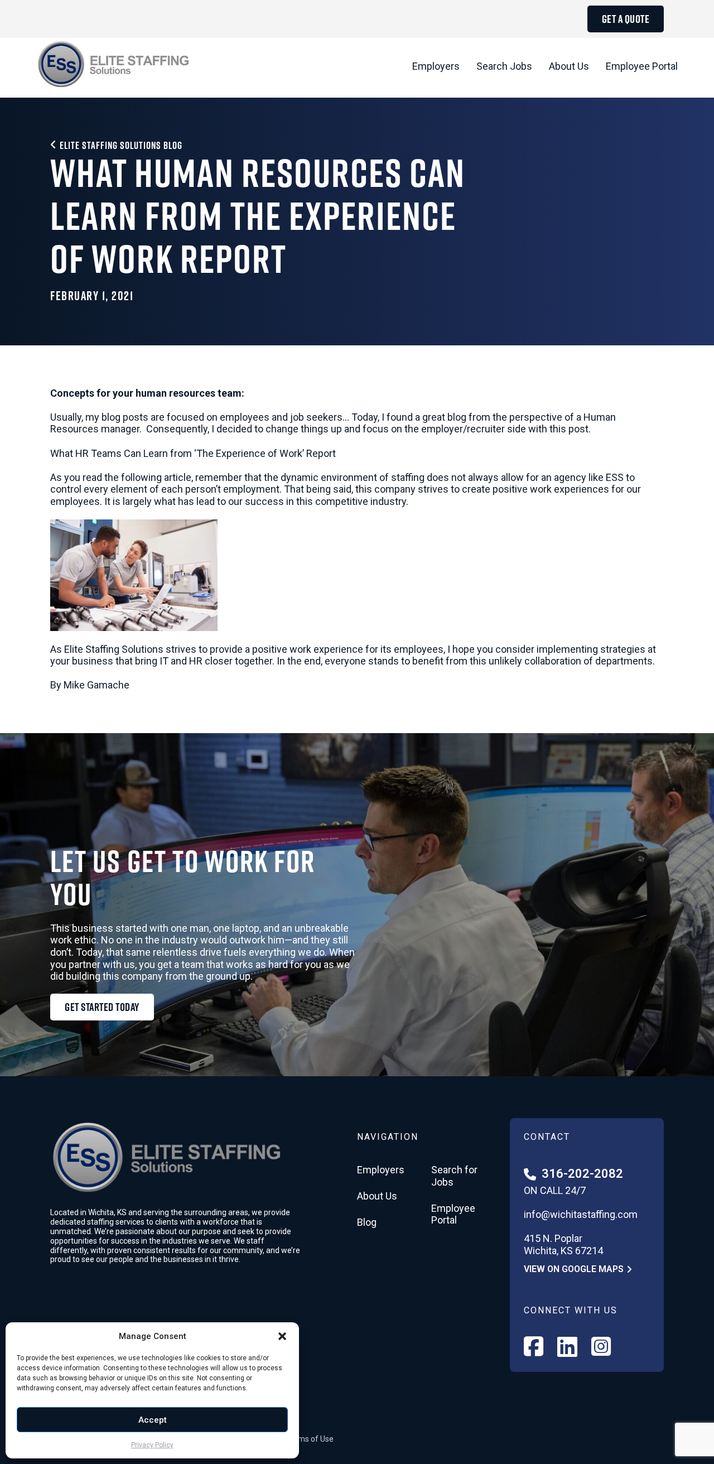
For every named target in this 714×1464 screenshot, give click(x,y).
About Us (569, 66)
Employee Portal (642, 66)
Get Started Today (102, 1007)
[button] (282, 1336)
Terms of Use (310, 1438)
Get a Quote (626, 19)
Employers (436, 66)
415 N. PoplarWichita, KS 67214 (563, 1244)
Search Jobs (504, 66)
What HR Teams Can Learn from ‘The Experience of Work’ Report (193, 453)
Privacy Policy (152, 1445)
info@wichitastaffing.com (581, 1214)
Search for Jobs (454, 1176)
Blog (367, 1222)
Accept (152, 1420)
